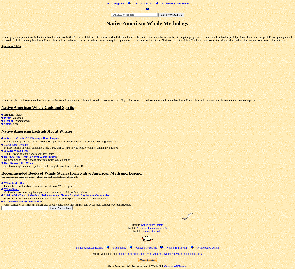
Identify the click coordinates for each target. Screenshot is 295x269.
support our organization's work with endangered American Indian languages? (160, 253)
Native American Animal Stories (22, 201)
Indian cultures (143, 3)
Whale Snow (11, 189)
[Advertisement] (147, 31)
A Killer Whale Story (16, 150)
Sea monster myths (152, 231)
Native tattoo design (208, 247)
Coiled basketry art (146, 247)
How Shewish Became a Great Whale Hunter (30, 156)
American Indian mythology (152, 228)
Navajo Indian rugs (177, 247)
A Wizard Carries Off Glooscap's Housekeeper (31, 138)
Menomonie (119, 247)
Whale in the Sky (14, 183)
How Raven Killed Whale (18, 163)
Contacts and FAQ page (175, 266)
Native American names (175, 3)
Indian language (115, 3)
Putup (7, 117)
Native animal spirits (152, 224)
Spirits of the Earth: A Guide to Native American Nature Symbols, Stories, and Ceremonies (56, 195)
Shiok (7, 123)
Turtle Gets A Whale (16, 144)
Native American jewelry (89, 247)
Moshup (9, 120)
